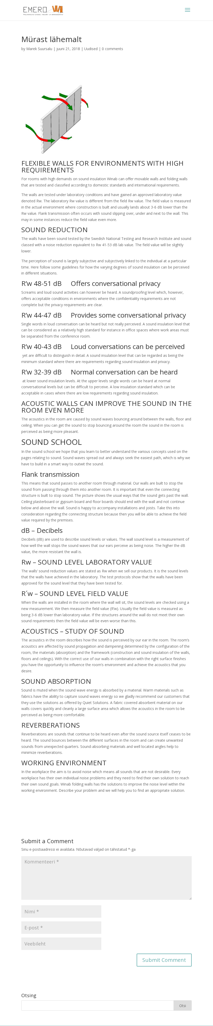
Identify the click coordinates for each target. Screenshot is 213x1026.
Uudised (91, 48)
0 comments (112, 48)
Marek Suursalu (39, 48)
